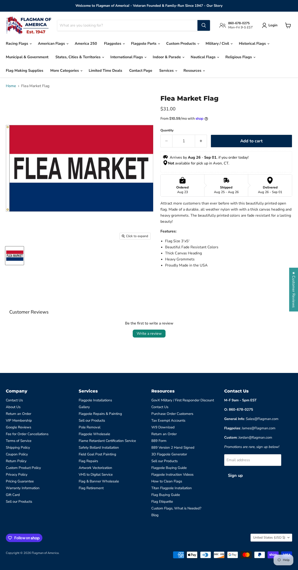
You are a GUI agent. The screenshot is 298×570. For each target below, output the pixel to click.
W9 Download (163, 427)
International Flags (127, 57)
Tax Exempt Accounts (168, 420)
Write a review (149, 333)
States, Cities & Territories (78, 57)
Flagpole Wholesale (94, 434)
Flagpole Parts (144, 43)
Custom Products (181, 43)
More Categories (65, 70)
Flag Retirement (91, 488)
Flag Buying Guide (165, 494)
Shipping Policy (18, 447)
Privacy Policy (16, 474)
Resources (192, 70)
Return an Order (18, 413)
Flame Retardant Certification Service (107, 440)
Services (167, 70)
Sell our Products (19, 501)
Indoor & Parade (167, 57)
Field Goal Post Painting (97, 454)
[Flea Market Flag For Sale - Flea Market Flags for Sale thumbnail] (14, 255)
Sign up (235, 475)
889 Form (158, 440)
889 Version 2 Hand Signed (172, 447)
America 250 (86, 43)
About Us (13, 407)
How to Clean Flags (166, 481)
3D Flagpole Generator (169, 454)
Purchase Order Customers (172, 413)
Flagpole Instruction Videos (172, 474)
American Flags (52, 43)
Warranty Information (23, 488)
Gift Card (13, 494)
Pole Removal (89, 427)
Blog (155, 515)
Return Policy (16, 461)
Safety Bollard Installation (99, 447)
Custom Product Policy (23, 467)
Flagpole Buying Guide (169, 467)
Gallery (84, 407)
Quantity (166, 130)
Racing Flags (17, 43)
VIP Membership (19, 420)
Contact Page (140, 70)
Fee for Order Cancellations (27, 434)
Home (11, 86)
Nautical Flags (204, 57)
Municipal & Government (27, 57)
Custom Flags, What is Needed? (176, 508)
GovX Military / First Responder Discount (182, 400)
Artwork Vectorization (95, 467)
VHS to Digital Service (96, 474)
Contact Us (14, 400)
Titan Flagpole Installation (171, 488)
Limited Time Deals (105, 70)
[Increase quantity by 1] (201, 141)
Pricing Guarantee (20, 481)
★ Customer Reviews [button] (293, 289)
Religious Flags (239, 57)
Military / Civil (218, 43)
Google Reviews (18, 427)
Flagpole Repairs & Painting (100, 413)
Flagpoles (113, 43)
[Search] (203, 25)
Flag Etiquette (162, 501)
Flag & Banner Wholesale (99, 481)
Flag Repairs (88, 461)
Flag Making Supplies (24, 70)
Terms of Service (18, 440)
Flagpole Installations (95, 400)
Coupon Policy (17, 454)
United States (269, 537)
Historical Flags (253, 43)
